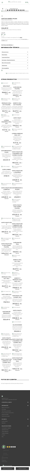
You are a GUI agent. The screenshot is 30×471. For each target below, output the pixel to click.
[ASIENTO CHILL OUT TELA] (17, 256)
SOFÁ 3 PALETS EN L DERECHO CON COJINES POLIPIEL (17, 225)
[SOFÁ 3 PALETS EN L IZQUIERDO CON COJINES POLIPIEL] (17, 147)
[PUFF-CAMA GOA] (6, 291)
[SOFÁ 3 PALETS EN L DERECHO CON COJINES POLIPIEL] (17, 219)
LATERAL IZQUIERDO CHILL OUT (6, 122)
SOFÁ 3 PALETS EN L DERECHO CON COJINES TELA (6, 361)
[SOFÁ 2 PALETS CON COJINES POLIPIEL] (17, 201)
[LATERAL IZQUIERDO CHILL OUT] (6, 116)
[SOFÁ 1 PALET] (17, 115)
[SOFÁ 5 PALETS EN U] (6, 218)
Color (3, 32)
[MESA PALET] (6, 83)
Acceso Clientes (4, 421)
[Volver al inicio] (2, 9)
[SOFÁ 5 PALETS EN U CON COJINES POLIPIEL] (6, 239)
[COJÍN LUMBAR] (6, 166)
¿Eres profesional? (5, 431)
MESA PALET (6, 86)
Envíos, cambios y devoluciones (7, 412)
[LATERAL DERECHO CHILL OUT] (17, 129)
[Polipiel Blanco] (2, 35)
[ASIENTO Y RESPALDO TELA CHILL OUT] (17, 274)
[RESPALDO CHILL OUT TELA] (6, 273)
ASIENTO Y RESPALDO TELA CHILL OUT (17, 279)
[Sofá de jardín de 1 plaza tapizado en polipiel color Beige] (11, 10)
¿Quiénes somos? (5, 429)
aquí (21, 37)
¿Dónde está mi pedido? (6, 428)
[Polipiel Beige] (5, 35)
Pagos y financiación (5, 407)
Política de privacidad (6, 416)
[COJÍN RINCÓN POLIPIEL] (17, 83)
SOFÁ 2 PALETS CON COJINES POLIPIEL (17, 206)
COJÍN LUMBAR (6, 169)
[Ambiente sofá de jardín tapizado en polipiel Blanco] (22, 10)
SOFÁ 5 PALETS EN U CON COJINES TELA (17, 359)
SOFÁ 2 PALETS (17, 310)
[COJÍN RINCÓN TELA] (17, 239)
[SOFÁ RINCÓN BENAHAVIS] (6, 308)
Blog (2, 436)
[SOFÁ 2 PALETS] (17, 307)
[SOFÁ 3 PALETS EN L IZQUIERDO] (17, 167)
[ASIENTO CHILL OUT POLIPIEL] (17, 99)
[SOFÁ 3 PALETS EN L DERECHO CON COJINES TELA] (6, 355)
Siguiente (2, 16)
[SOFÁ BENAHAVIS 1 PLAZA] (6, 147)
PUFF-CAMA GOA (6, 294)
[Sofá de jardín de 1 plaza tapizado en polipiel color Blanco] (5, 10)
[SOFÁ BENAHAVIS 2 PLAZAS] (17, 184)
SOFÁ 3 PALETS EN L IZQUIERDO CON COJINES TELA (17, 341)
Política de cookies (5, 414)
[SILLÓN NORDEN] (17, 322)
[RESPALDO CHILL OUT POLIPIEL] (6, 99)
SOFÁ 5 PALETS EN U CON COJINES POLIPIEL (6, 245)
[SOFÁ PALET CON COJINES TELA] (17, 292)
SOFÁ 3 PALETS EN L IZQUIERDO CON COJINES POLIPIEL (17, 153)
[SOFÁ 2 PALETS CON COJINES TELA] (6, 334)
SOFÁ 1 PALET (17, 118)
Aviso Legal (4, 409)
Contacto (3, 434)
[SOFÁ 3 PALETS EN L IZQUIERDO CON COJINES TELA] (17, 335)
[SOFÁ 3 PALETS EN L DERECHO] (6, 184)
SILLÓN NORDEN (17, 325)
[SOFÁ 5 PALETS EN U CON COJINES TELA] (17, 354)
